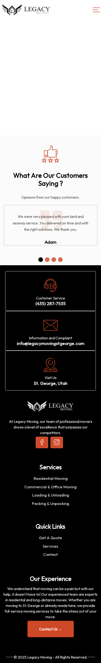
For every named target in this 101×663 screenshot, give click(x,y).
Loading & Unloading (50, 495)
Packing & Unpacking (50, 503)
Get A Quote (50, 537)
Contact (50, 554)
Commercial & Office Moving (50, 486)
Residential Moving (51, 478)
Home (8, 86)
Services (50, 546)
